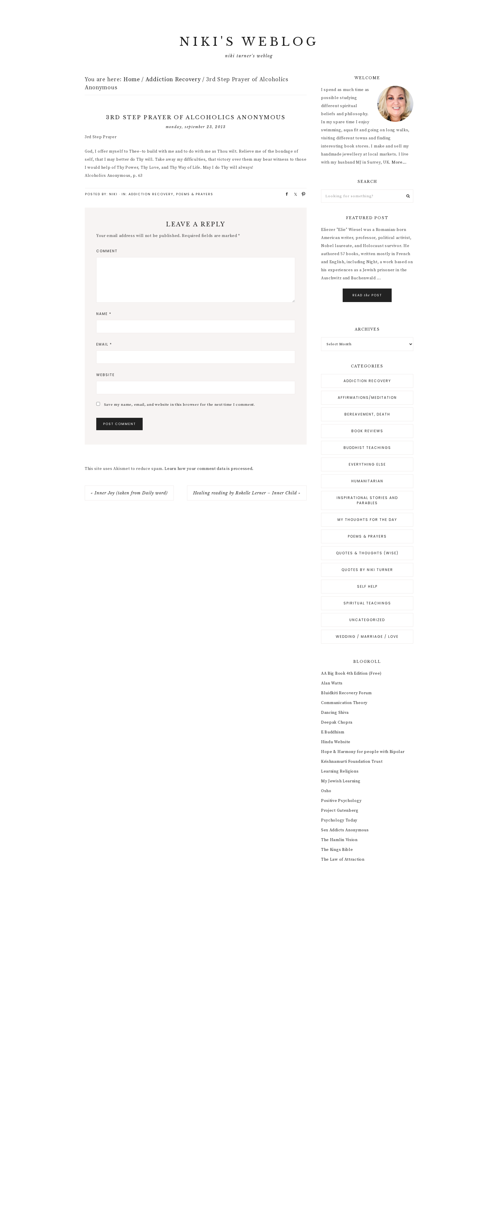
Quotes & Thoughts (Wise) (367, 553)
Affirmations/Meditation (367, 397)
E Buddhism (332, 732)
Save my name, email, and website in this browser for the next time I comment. (179, 404)
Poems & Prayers (194, 194)
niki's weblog (249, 42)
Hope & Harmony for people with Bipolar (363, 751)
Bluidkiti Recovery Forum (346, 693)
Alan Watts (332, 683)
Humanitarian (367, 481)
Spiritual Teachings (367, 603)
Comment (107, 250)
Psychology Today (339, 820)
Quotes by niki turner (367, 569)
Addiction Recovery (151, 194)
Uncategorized (367, 619)
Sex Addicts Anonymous (345, 830)
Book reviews (367, 430)
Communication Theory (344, 702)
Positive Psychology (341, 800)
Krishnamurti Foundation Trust (351, 761)
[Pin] (301, 194)
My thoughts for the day (367, 519)
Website (105, 374)
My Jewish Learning (341, 781)
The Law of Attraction (343, 859)
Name (104, 313)
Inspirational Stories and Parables (367, 500)
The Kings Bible (337, 849)
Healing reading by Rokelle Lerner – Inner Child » (247, 493)
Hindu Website (335, 742)
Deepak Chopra (336, 722)
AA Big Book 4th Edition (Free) (351, 673)
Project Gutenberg (340, 810)
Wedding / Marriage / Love (367, 636)
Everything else (367, 464)
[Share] (285, 194)
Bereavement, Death (367, 414)
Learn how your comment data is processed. (209, 468)
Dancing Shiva (335, 712)
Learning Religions (340, 771)
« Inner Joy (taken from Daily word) (129, 493)
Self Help (367, 586)
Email (104, 344)
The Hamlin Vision (339, 840)
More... (399, 162)
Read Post (367, 295)
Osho (326, 791)
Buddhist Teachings (367, 447)
